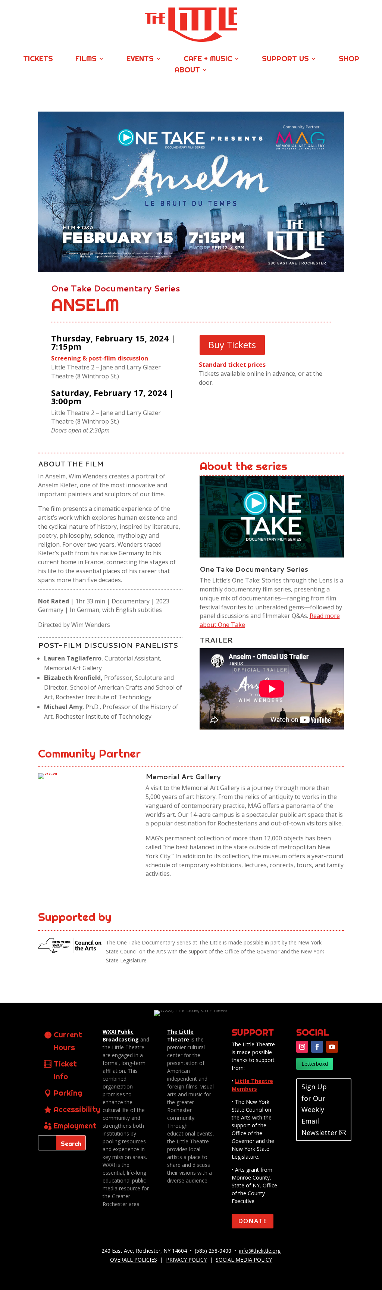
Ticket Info (65, 1070)
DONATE (252, 1220)
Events (140, 59)
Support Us (285, 59)
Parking (68, 1092)
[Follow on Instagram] (302, 1047)
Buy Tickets (232, 344)
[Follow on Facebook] (317, 1047)
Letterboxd (314, 1063)
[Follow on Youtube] (332, 1047)
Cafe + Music (208, 59)
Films (86, 59)
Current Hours (68, 1041)
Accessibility (77, 1109)
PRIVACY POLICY (186, 1259)
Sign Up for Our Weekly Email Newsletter (319, 1109)
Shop (349, 59)
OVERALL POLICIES (133, 1259)
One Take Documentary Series (115, 288)
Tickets (38, 59)
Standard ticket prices (232, 364)
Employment (75, 1125)
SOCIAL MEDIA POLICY (244, 1259)
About (187, 70)
